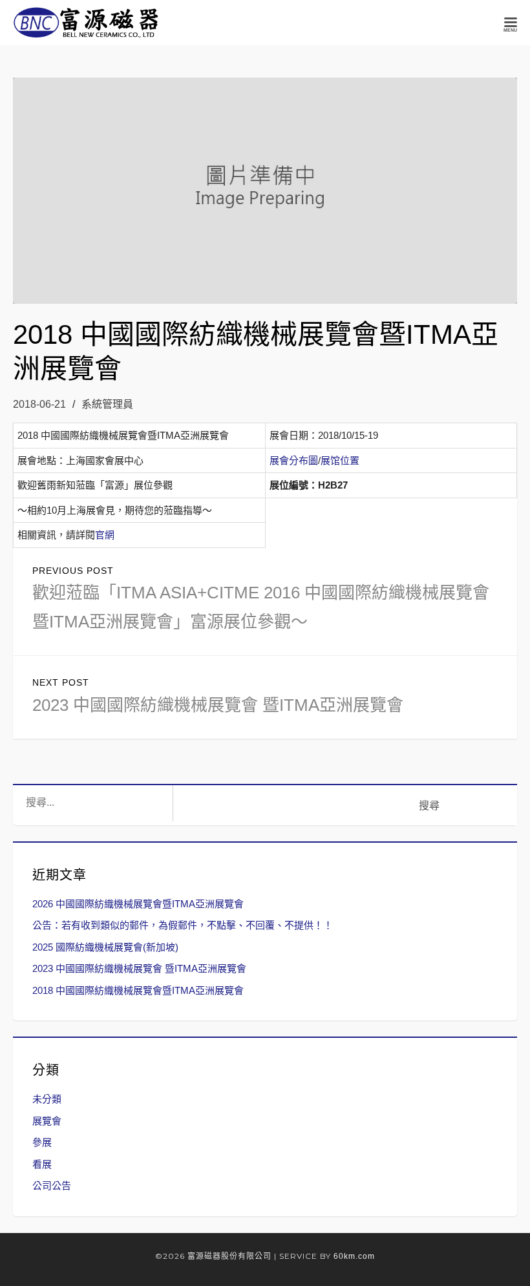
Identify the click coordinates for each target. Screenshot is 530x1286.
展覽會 (46, 1120)
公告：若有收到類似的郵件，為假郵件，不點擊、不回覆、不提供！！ (182, 925)
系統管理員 (107, 404)
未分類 (46, 1098)
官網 (104, 534)
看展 (42, 1164)
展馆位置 (340, 460)
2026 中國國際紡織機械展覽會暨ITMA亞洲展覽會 (138, 903)
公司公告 (51, 1185)
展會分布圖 (294, 460)
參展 (42, 1142)
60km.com (354, 1256)
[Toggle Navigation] (510, 23)
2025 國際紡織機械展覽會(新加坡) (105, 947)
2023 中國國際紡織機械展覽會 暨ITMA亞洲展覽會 (139, 968)
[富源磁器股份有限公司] (86, 22)
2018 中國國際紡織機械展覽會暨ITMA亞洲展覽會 (138, 990)
